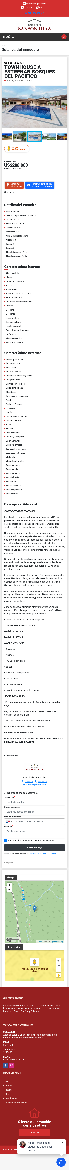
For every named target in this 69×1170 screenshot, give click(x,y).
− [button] (9, 890)
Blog (7, 1094)
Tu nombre (9, 797)
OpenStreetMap (57, 941)
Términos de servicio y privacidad (43, 854)
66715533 (43, 7)
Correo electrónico (12, 807)
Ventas (8, 1085)
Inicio (4, 46)
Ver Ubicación (29, 968)
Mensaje (8, 826)
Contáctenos (11, 1098)
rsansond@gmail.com (36, 785)
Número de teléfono (13, 816)
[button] (64, 85)
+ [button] (9, 885)
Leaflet (39, 941)
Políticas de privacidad (16, 1102)
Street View (18, 148)
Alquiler (8, 1089)
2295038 (28, 7)
